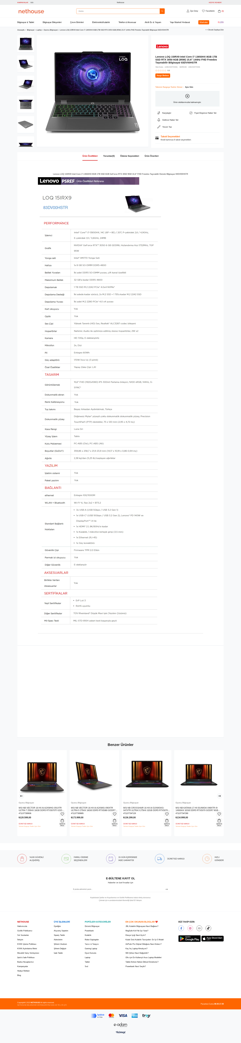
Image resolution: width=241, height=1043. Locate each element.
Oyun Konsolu (90, 953)
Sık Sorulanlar (23, 935)
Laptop (87, 957)
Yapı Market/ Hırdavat (180, 22)
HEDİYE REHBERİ (215, 2)
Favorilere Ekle (62, 814)
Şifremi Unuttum (60, 944)
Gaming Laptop (91, 949)
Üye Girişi (194, 11)
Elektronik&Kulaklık (101, 22)
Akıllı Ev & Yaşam (153, 22)
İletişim (20, 940)
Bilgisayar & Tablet (25, 22)
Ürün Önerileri (152, 156)
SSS (31, 2)
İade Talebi (58, 953)
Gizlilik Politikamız (24, 931)
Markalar (204, 22)
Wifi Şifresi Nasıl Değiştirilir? (137, 953)
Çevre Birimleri (77, 22)
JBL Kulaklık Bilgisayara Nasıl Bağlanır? (142, 926)
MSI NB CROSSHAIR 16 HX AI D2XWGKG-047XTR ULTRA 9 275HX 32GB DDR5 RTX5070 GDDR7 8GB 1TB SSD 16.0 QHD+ (145, 809)
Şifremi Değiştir (60, 949)
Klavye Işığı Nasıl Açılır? (136, 935)
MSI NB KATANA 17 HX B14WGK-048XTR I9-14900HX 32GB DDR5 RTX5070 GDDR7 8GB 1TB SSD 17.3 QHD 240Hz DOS (197, 809)
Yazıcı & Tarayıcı (92, 944)
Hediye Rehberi (23, 971)
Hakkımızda (22, 926)
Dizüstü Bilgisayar (92, 926)
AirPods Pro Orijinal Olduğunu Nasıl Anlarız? (144, 944)
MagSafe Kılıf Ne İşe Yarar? (137, 931)
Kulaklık (88, 935)
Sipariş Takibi (59, 935)
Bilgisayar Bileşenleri (52, 22)
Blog (221, 22)
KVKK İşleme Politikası (26, 944)
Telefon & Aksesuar (127, 22)
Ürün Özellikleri (90, 156)
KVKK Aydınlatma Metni (27, 949)
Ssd (86, 966)
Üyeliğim (57, 926)
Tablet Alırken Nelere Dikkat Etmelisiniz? (142, 962)
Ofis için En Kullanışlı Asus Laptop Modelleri (144, 957)
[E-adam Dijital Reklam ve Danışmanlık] (120, 1024)
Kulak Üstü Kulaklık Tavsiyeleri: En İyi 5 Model (145, 940)
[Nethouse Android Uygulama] (189, 938)
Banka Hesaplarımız (25, 962)
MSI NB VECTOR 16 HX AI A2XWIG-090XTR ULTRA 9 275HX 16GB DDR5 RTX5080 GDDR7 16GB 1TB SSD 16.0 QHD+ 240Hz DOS (93, 809)
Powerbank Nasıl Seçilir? (136, 966)
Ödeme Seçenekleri (129, 156)
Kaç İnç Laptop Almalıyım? (136, 949)
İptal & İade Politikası (26, 957)
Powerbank (89, 931)
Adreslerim (58, 940)
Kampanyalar (22, 966)
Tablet (87, 962)
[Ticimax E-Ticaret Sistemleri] (121, 1032)
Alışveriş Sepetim (61, 931)
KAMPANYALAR (22, 2)
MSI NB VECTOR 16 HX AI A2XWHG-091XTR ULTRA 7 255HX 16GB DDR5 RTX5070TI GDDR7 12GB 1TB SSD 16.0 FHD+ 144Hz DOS (42, 809)
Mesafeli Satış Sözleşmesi (28, 953)
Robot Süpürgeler (92, 940)
